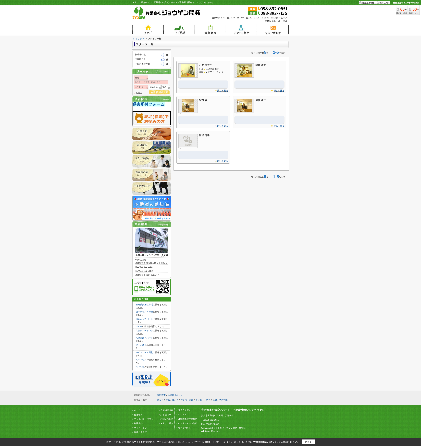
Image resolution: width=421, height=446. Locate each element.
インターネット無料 (187, 423)
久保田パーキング (144, 330)
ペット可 (182, 414)
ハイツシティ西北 (144, 352)
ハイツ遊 (140, 367)
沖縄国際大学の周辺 (187, 419)
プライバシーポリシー (144, 419)
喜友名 (160, 400)
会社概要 (138, 414)
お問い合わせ (166, 419)
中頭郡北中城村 (175, 395)
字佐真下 (200, 400)
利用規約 (138, 423)
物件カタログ (140, 432)
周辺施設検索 (166, 410)
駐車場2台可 (184, 427)
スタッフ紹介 (166, 423)
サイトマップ (140, 427)
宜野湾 (184, 400)
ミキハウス (141, 359)
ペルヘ (139, 326)
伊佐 (208, 400)
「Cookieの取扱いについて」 (265, 442)
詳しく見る (222, 90)
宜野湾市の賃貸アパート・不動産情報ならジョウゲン (232, 409)
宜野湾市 (161, 395)
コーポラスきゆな (144, 312)
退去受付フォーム (149, 104)
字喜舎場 (223, 400)
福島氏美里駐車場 (144, 304)
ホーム (137, 410)
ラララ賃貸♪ (184, 410)
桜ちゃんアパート (144, 319)
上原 (215, 400)
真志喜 (175, 400)
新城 (168, 400)
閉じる (308, 442)
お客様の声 (165, 414)
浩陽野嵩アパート (144, 338)
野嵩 (191, 400)
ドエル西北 (141, 345)
